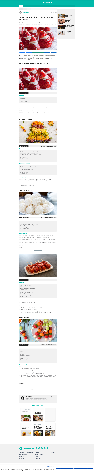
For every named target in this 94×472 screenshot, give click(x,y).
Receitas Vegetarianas (37, 424)
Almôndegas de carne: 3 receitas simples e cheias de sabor (26, 412)
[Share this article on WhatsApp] (38, 52)
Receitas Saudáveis (25, 424)
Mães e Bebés (39, 454)
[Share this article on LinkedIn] (50, 52)
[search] (73, 3)
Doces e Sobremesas (49, 424)
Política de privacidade (50, 466)
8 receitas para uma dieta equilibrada (38, 413)
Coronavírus (23, 454)
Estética (21, 456)
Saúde (53, 452)
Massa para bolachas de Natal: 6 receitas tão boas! (29, 385)
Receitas (37, 458)
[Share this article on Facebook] (25, 52)
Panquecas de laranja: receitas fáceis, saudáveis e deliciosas (25, 427)
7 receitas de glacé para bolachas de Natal (28, 387)
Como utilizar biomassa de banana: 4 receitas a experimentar (50, 427)
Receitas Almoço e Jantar (26, 409)
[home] (47, 3)
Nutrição (37, 456)
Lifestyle (37, 452)
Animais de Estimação (26, 452)
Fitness (21, 458)
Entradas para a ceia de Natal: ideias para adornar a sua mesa (31, 389)
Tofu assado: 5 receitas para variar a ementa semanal (38, 427)
